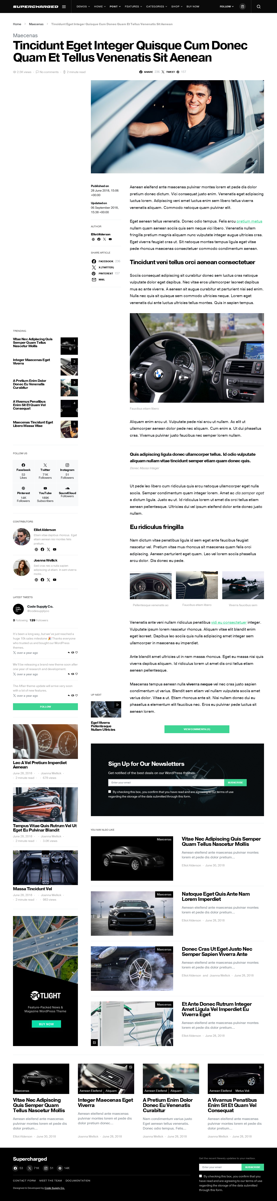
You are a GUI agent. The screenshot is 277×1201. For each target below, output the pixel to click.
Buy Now (193, 6)
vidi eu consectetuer (229, 622)
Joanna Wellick (220, 975)
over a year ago (27, 653)
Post (114, 6)
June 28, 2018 (22, 773)
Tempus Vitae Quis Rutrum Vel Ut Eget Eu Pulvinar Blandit (45, 828)
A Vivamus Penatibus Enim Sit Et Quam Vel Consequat (29, 405)
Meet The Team (50, 1180)
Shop (175, 6)
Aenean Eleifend (91, 1091)
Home (98, 6)
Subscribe (235, 782)
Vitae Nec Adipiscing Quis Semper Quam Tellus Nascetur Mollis (32, 342)
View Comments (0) (197, 729)
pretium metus (249, 221)
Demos (82, 6)
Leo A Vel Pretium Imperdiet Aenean (40, 765)
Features (132, 6)
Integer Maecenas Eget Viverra (31, 362)
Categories (155, 6)
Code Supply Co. (40, 606)
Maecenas (36, 24)
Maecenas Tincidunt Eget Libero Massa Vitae (33, 424)
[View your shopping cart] (242, 6)
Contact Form (24, 1180)
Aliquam (111, 1091)
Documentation (78, 1180)
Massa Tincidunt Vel (32, 889)
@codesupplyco (38, 611)
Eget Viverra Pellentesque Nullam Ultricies (103, 726)
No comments (49, 72)
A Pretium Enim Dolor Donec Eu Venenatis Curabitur (29, 384)
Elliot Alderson (101, 234)
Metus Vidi (242, 1091)
